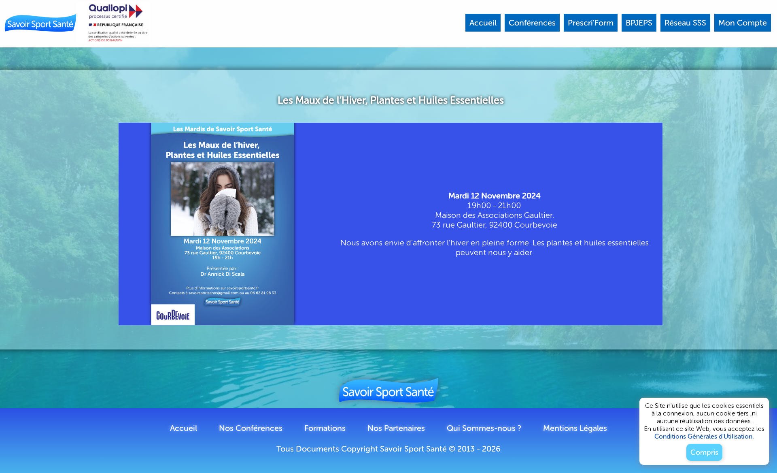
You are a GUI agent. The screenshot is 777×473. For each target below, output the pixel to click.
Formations (325, 428)
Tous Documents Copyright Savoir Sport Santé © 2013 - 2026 (388, 449)
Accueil (183, 428)
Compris (704, 452)
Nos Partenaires (396, 428)
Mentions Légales (575, 428)
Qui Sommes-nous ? (484, 428)
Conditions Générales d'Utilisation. (704, 436)
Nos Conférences (250, 428)
